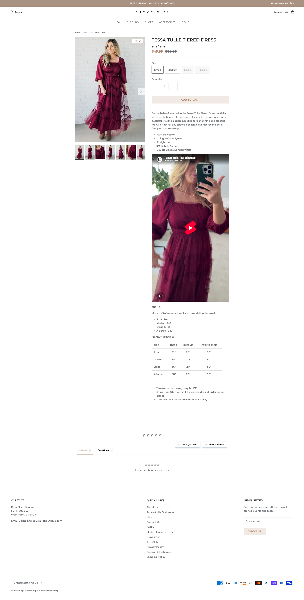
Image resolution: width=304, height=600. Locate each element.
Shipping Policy (156, 556)
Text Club (152, 541)
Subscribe (255, 531)
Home (77, 32)
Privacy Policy (155, 546)
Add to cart (190, 99)
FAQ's (150, 526)
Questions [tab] (103, 450)
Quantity (157, 79)
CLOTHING (133, 22)
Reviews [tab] (82, 450)
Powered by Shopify (48, 590)
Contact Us (153, 522)
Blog (149, 516)
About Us (152, 507)
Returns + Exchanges (159, 551)
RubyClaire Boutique (28, 590)
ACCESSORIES (167, 22)
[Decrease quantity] (155, 86)
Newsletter (153, 536)
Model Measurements (160, 532)
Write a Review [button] (216, 444)
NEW (117, 22)
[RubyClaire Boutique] (152, 12)
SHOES (149, 22)
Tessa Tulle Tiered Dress (94, 32)
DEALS (185, 22)
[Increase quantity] (174, 86)
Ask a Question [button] (189, 444)
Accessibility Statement (161, 512)
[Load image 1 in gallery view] (110, 89)
